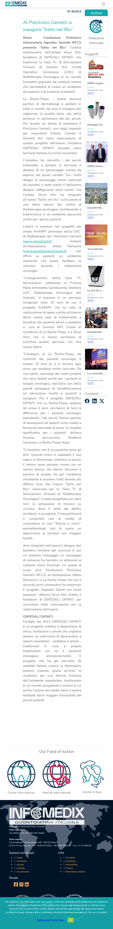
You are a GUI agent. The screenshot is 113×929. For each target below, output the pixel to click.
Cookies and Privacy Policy (50, 920)
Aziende (20, 868)
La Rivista (21, 861)
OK (70, 920)
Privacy (69, 868)
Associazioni (22, 871)
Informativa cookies (75, 871)
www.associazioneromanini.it (45, 251)
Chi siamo (70, 857)
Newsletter (72, 864)
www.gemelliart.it (37, 241)
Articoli (20, 864)
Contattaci (71, 861)
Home (19, 857)
